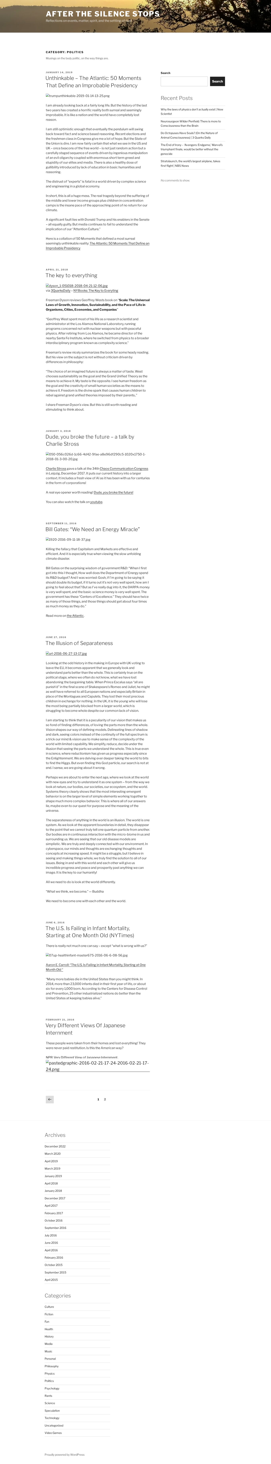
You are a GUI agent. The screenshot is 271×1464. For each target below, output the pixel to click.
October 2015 (53, 1265)
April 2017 (51, 1205)
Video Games (53, 1432)
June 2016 (51, 1242)
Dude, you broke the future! (113, 492)
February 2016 (54, 1257)
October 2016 (53, 1220)
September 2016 (55, 1227)
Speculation (52, 1410)
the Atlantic (75, 616)
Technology (52, 1418)
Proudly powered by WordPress (65, 1454)
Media (49, 1343)
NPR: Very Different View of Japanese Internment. (82, 1057)
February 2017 (54, 1213)
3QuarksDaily (60, 290)
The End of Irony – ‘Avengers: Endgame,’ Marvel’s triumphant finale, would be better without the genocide (192, 149)
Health (49, 1329)
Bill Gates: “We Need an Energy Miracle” (92, 529)
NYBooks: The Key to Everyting (95, 290)
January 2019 (53, 1176)
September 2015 (55, 1272)
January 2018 (53, 1190)
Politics (49, 1381)
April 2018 (51, 1183)
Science (50, 1403)
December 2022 (55, 1146)
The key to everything (71, 275)
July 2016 (51, 1235)
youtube (96, 502)
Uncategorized (54, 1425)
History (49, 1336)
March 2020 (53, 1153)
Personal (50, 1358)
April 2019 (51, 1161)
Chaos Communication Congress (124, 468)
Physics (50, 1373)
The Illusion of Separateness (79, 643)
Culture (49, 1306)
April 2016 (51, 1250)
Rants (48, 1395)
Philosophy (52, 1366)
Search (165, 73)
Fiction (49, 1314)
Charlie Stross (56, 468)
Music (48, 1351)
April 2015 (51, 1279)
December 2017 (55, 1198)
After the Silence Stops (103, 14)
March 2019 (52, 1168)
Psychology (52, 1388)
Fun (47, 1321)
